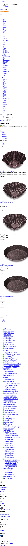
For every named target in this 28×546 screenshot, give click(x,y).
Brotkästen (12, 428)
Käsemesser (12, 357)
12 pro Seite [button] (3, 142)
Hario (4, 28)
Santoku (4, 44)
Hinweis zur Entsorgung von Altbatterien (5, 516)
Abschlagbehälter (5, 78)
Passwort (4, 4)
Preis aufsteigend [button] (4, 132)
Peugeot (4, 32)
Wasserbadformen (5, 67)
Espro (10, 334)
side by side (12, 345)
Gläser (12, 443)
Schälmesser (4, 46)
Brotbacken (4, 64)
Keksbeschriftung (5, 69)
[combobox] (2, 131)
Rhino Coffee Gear (5, 33)
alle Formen (14, 387)
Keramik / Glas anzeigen (7, 440)
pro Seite (1, 146)
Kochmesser (4, 45)
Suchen (1, 482)
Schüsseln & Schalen (17, 437)
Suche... (12, 114)
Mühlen (4, 85)
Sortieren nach (2, 140)
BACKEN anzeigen (5, 61)
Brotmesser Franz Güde (6, 41)
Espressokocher (5, 80)
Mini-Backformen (15, 390)
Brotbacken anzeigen (7, 388)
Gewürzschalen (15, 464)
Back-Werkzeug (14, 402)
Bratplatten (14, 371)
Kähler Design (13, 340)
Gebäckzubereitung (15, 397)
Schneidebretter (5, 105)
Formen (13, 449)
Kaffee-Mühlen (15, 466)
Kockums (4, 31)
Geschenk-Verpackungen (6, 53)
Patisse (11, 342)
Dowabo (4, 23)
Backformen (4, 63)
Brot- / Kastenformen (17, 383)
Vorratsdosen (4, 94)
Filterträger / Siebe (5, 81)
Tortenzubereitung (5, 73)
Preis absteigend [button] (3, 309)
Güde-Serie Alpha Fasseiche (18, 363)
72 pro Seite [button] (3, 144)
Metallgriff (13, 353)
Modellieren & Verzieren (6, 71)
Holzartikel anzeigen (7, 432)
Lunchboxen (4, 90)
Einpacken (13, 448)
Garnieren (13, 450)
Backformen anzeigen (7, 382)
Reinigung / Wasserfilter (6, 86)
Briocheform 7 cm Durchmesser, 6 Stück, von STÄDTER (7, 171)
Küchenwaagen (5, 104)
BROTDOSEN (3, 88)
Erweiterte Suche (4, 483)
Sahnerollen (14, 395)
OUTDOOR (3, 111)
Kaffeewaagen (5, 84)
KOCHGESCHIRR (4, 55)
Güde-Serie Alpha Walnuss (6, 51)
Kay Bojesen (4, 30)
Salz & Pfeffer (15, 445)
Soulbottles (12, 347)
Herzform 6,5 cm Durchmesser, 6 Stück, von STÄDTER (6, 202)
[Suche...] (9, 114)
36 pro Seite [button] (3, 143)
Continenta (4, 22)
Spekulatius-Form (16, 435)
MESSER (3, 39)
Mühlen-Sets (14, 463)
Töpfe (4, 58)
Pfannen (4, 57)
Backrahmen (4, 74)
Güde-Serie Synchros (16, 365)
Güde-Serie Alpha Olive (6, 50)
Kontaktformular (2, 491)
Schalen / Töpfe (15, 446)
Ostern (4, 75)
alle (11, 475)
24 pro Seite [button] (3, 319)
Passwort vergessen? (7, 6)
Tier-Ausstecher (15, 380)
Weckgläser (14, 444)
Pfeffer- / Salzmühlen (17, 460)
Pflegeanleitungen (2, 503)
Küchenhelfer (4, 103)
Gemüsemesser (14, 355)
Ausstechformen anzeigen (8, 378)
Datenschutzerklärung (2, 489)
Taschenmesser (5, 48)
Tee (9, 430)
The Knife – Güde (15, 359)
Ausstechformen (5, 62)
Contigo (11, 332)
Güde (10, 338)
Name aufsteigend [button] (4, 134)
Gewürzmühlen (15, 465)
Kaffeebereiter (13, 411)
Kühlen (13, 451)
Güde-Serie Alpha (15, 361)
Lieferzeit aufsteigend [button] (4, 138)
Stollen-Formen (15, 386)
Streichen (13, 456)
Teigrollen (4, 72)
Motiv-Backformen (5, 65)
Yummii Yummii (5, 38)
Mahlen (13, 452)
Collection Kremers (15, 330)
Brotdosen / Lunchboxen (6, 98)
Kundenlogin (3, 1)
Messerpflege (4, 54)
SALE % (3, 112)
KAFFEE (3, 77)
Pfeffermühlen (15, 461)
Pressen (13, 454)
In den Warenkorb (2, 176)
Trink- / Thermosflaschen (6, 107)
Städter (4, 36)
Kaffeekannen (4, 82)
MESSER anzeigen (5, 40)
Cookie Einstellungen (2, 545)
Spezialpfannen (15, 373)
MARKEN (3, 17)
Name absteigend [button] (4, 311)
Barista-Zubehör (5, 79)
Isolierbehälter (4, 91)
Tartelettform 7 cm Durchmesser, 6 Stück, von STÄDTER (7, 265)
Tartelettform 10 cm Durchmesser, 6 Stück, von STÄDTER (7, 296)
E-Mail (4, 3)
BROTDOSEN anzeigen (6, 89)
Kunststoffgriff (15, 352)
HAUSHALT (3, 96)
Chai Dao (4, 42)
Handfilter (12, 409)
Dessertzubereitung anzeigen (8, 394)
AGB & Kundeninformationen (3, 487)
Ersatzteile (4, 95)
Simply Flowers (14, 346)
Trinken (13, 457)
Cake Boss (4, 20)
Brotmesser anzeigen (7, 351)
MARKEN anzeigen (5, 328)
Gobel (4, 26)
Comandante (4, 21)
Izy (3, 29)
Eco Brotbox (4, 25)
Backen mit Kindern (15, 392)
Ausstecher (14, 379)
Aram (4, 18)
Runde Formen (15, 384)
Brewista (4, 19)
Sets (3, 93)
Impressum (1, 542)
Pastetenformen (14, 381)
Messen (13, 453)
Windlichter (14, 439)
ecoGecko (12, 336)
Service (1, 504)
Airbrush (12, 400)
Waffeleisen (12, 375)
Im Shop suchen (2, 481)
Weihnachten (13, 404)
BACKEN (11, 376)
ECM (3, 24)
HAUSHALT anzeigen (6, 97)
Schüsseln (4, 106)
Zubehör (4, 49)
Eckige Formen (15, 385)
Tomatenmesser (5, 47)
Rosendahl (12, 344)
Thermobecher (5, 87)
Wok (3, 59)
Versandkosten (12, 543)
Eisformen (4, 92)
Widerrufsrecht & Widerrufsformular (4, 488)
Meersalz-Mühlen (16, 462)
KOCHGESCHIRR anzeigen (6, 56)
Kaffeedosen (4, 83)
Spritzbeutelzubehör (5, 70)
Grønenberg (4, 27)
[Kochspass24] (3, 9)
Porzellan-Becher (15, 413)
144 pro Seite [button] (3, 321)
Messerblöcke (15, 433)
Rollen (12, 455)
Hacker (4, 43)
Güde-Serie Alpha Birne (6, 52)
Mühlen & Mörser (15, 459)
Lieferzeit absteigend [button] (4, 315)
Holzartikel (4, 102)
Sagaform (4, 34)
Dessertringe (14, 396)
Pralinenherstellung (15, 398)
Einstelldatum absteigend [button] (4, 313)
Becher (12, 441)
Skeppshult (12, 348)
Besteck (11, 424)
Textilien (4, 109)
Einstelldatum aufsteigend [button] (5, 136)
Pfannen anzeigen (7, 370)
